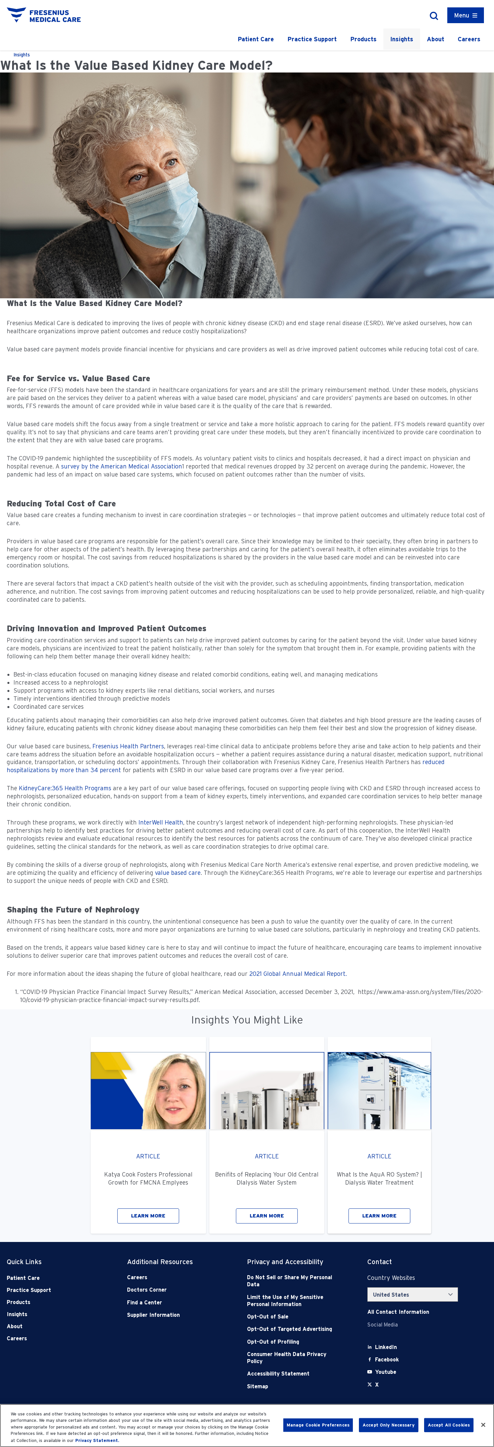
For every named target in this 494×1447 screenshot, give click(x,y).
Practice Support (312, 39)
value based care (178, 872)
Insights (401, 39)
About (435, 39)
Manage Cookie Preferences (318, 1425)
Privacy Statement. (97, 1440)
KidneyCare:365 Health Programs (65, 788)
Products (363, 39)
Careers (469, 39)
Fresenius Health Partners (128, 746)
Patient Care (256, 39)
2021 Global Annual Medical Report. (298, 973)
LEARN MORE (148, 1216)
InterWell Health (160, 822)
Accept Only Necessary (389, 1425)
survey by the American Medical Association (121, 466)
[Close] (483, 1424)
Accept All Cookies (449, 1425)
